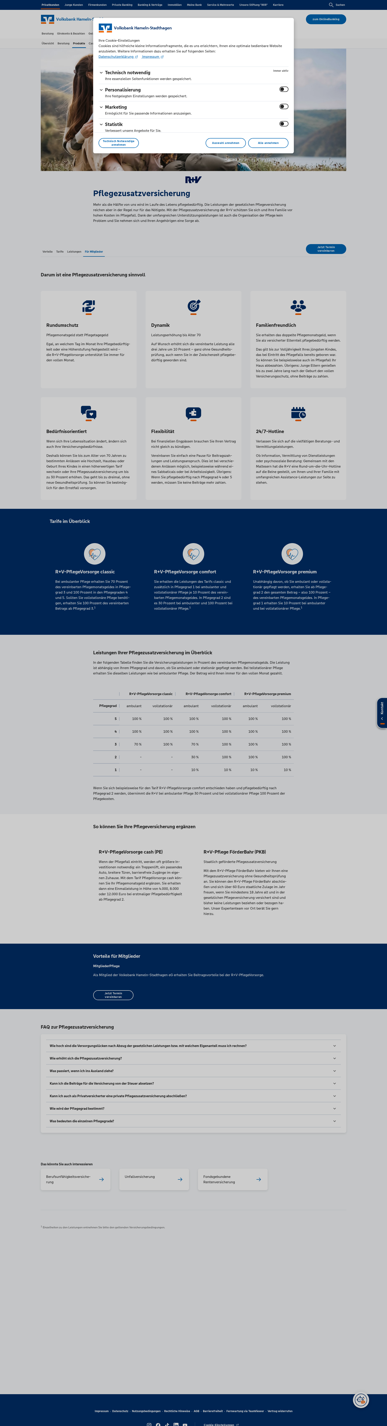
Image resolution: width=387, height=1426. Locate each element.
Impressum (150, 56)
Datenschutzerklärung (116, 56)
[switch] (284, 89)
